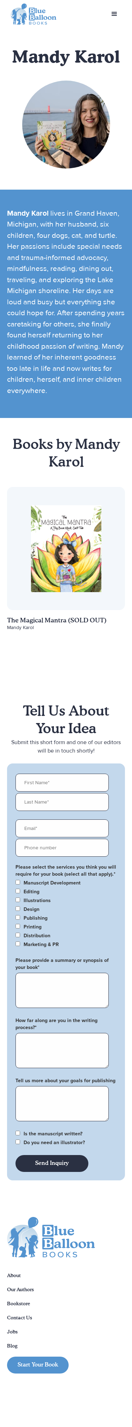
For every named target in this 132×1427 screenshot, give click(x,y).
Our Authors (20, 1289)
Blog (12, 1346)
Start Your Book (38, 1365)
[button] (114, 14)
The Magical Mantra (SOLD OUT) (57, 620)
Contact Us (19, 1317)
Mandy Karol (20, 627)
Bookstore (18, 1303)
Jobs (12, 1332)
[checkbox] (64, 883)
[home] (31, 14)
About (14, 1275)
